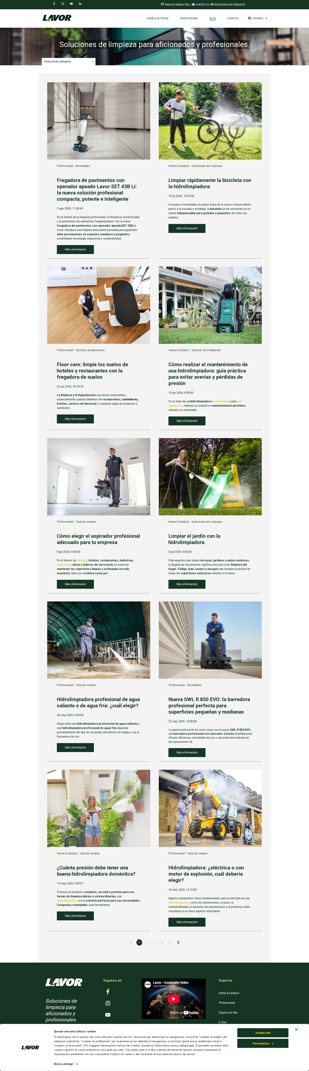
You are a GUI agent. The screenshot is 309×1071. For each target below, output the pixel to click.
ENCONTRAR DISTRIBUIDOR (229, 4)
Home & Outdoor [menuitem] (229, 993)
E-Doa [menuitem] (222, 1022)
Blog (213, 18)
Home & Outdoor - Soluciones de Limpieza (195, 166)
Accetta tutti (263, 1032)
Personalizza (261, 1043)
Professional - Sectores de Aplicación (81, 350)
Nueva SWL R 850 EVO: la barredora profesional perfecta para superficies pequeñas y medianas (209, 705)
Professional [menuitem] (227, 1002)
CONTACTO (202, 4)
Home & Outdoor (157, 18)
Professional (189, 18)
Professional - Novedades (73, 166)
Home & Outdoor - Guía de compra (78, 853)
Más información (75, 249)
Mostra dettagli (63, 1063)
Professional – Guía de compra (76, 521)
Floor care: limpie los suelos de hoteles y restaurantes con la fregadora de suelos (92, 371)
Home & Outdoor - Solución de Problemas (194, 350)
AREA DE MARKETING (177, 4)
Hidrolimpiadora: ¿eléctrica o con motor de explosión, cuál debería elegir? (206, 874)
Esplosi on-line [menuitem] (228, 1012)
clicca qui (186, 1045)
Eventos (233, 18)
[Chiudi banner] (296, 1029)
